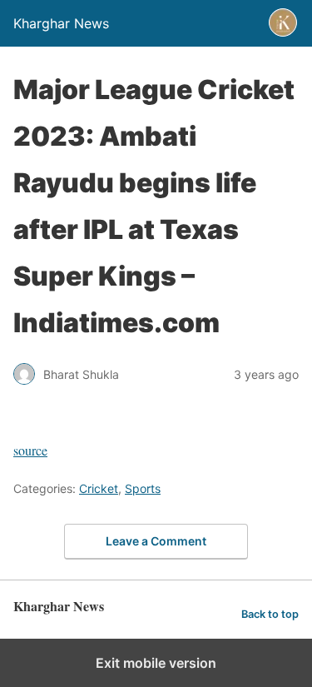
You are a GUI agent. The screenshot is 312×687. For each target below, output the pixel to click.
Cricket (98, 488)
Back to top (270, 614)
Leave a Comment (156, 541)
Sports (143, 488)
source (30, 450)
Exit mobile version (156, 663)
